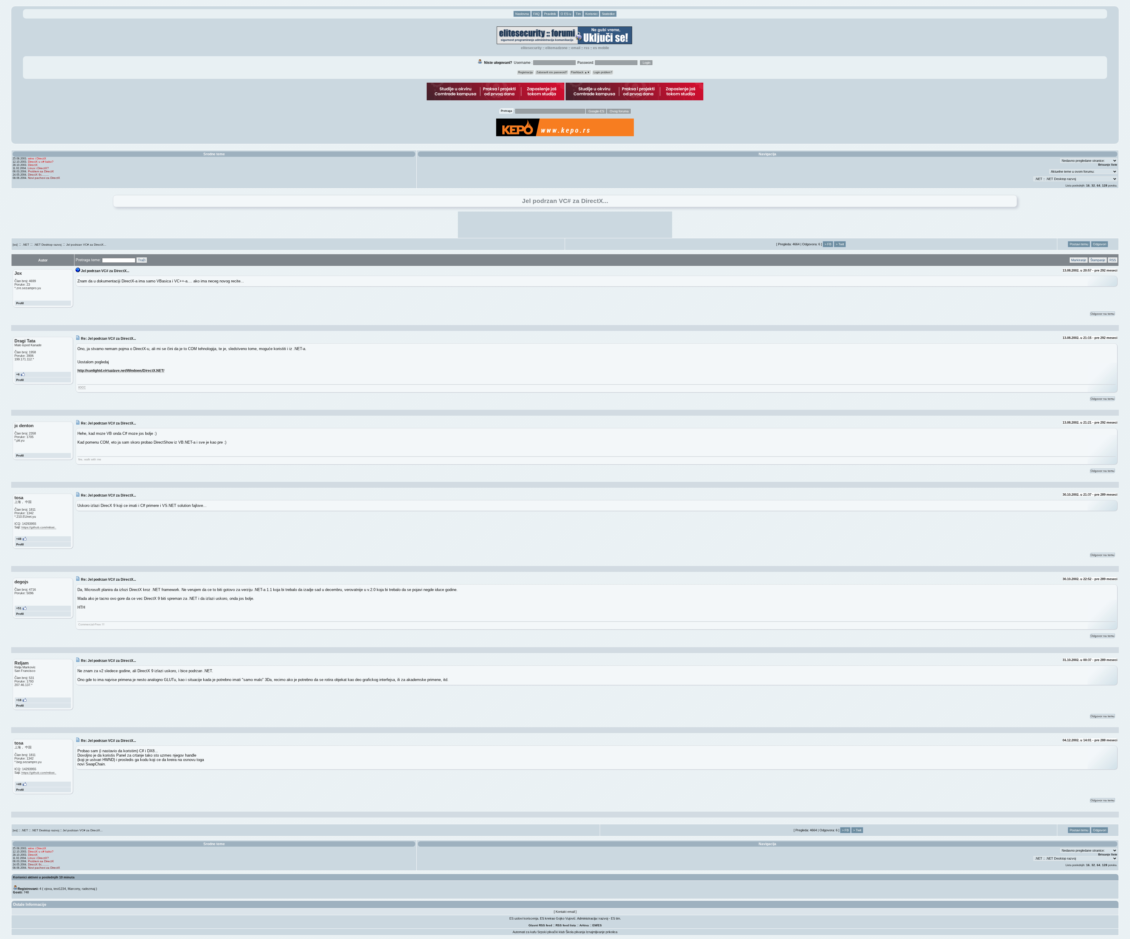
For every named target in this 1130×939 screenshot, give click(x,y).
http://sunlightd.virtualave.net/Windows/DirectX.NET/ (120, 370)
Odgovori (1099, 244)
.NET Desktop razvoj (48, 244)
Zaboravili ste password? (551, 72)
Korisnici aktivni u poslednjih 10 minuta (43, 877)
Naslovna (522, 14)
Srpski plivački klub (551, 932)
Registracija (525, 72)
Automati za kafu (524, 932)
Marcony (74, 888)
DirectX (33, 165)
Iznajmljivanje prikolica (601, 932)
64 (1098, 185)
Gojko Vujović (566, 918)
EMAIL (575, 48)
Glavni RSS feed (540, 925)
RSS (586, 48)
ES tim (615, 918)
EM (594, 925)
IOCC (82, 387)
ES (600, 925)
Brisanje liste (1107, 164)
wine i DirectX (37, 158)
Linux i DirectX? (38, 168)
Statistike (608, 14)
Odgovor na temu (1102, 313)
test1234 (60, 888)
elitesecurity (531, 48)
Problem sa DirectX (41, 171)
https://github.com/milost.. (38, 527)
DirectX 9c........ (38, 174)
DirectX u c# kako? (41, 161)
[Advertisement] (565, 225)
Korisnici (591, 14)
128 (1104, 185)
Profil (20, 303)
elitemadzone (556, 48)
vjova (48, 888)
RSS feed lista (566, 925)
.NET (25, 244)
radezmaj (88, 888)
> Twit (840, 244)
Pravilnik (550, 14)
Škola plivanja (575, 932)
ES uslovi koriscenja (523, 918)
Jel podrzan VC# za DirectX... (86, 244)
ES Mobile (601, 48)
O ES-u (566, 14)
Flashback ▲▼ (580, 72)
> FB (828, 244)
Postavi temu (1079, 244)
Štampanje (1097, 260)
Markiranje (1078, 260)
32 (1093, 185)
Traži (141, 260)
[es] (15, 244)
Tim (578, 14)
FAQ (536, 14)
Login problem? (603, 72)
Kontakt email (565, 911)
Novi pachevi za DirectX (44, 177)
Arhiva (584, 925)
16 (1088, 185)
